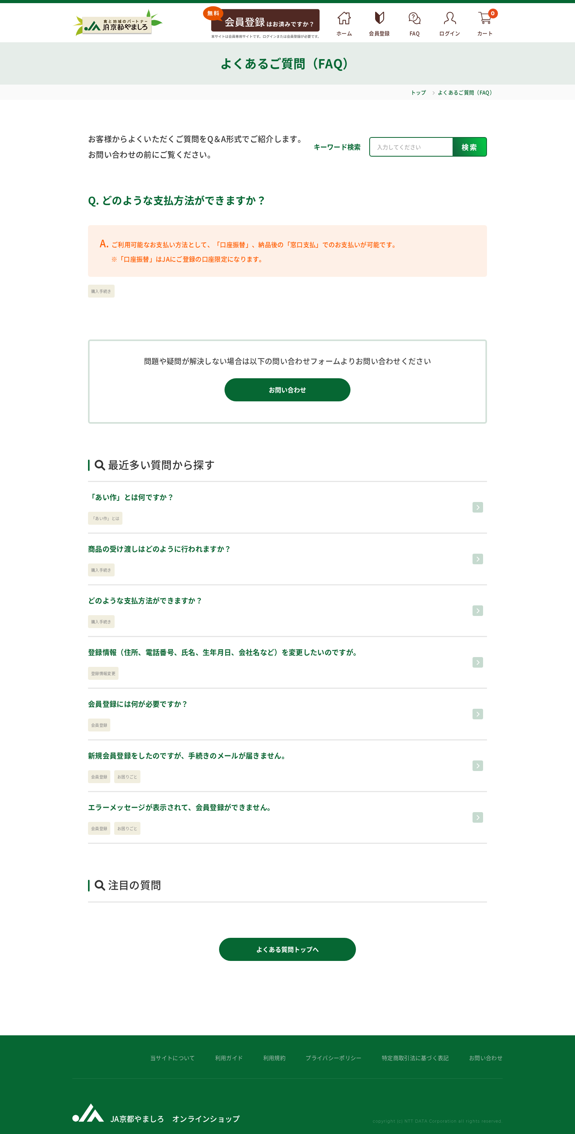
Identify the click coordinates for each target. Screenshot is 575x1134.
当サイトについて (172, 1058)
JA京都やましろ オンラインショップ (175, 1118)
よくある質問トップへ (287, 949)
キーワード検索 (337, 147)
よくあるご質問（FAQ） (466, 92)
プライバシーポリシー (333, 1058)
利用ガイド (229, 1058)
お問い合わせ (287, 389)
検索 (470, 147)
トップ (418, 92)
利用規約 (274, 1058)
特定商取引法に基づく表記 (415, 1058)
